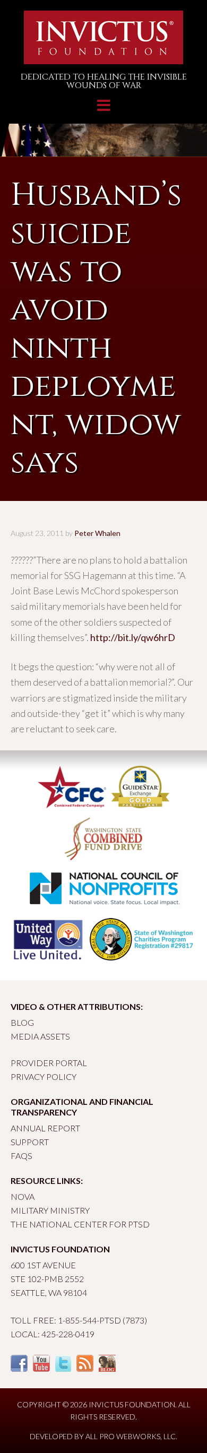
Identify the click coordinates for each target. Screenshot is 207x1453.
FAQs (21, 1156)
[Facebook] (19, 1368)
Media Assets (40, 1036)
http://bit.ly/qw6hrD (132, 637)
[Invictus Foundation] (103, 60)
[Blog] (107, 1368)
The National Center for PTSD (80, 1224)
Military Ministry (50, 1210)
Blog (22, 1022)
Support (30, 1142)
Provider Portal (49, 1063)
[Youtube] (41, 1368)
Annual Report (45, 1128)
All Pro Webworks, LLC (130, 1436)
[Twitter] (63, 1368)
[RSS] (84, 1368)
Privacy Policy (43, 1076)
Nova (22, 1196)
